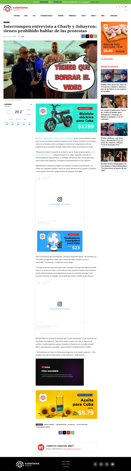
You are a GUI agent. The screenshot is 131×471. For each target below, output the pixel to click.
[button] (126, 10)
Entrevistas (71, 424)
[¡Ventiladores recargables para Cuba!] (59, 241)
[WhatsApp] (95, 36)
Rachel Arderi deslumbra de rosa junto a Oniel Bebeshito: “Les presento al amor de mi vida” (114, 167)
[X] (123, 7)
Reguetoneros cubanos (43, 427)
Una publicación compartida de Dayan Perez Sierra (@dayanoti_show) (60, 228)
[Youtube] (126, 7)
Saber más (94, 2)
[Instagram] (120, 7)
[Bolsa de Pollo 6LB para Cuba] (114, 54)
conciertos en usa (61, 424)
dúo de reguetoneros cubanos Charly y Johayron (56, 138)
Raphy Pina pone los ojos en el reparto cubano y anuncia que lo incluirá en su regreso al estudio (114, 88)
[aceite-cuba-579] (66, 418)
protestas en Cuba (82, 424)
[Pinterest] (91, 36)
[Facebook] (117, 7)
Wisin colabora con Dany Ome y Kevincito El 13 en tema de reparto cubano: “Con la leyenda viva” (112, 141)
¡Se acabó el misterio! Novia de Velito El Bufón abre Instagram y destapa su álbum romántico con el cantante (113, 114)
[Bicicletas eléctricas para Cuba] (66, 131)
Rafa (22, 36)
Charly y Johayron (49, 424)
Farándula (6, 22)
